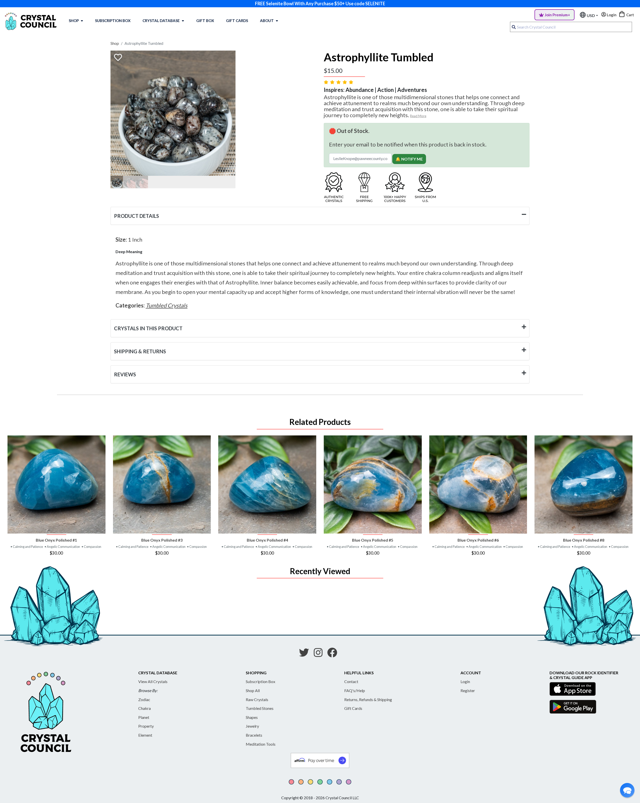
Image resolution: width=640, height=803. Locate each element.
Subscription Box (112, 20)
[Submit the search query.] (513, 27)
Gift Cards (237, 20)
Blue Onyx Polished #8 (583, 540)
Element (145, 735)
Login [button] (611, 15)
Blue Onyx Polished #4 (267, 540)
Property (146, 726)
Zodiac (144, 699)
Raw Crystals (257, 699)
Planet (143, 717)
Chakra (144, 708)
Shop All (253, 690)
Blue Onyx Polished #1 (56, 540)
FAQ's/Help (354, 690)
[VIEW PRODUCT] (57, 484)
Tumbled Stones (260, 708)
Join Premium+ (557, 15)
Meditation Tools (261, 744)
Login (465, 681)
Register (467, 690)
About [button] (267, 20)
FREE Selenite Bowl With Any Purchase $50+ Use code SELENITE (320, 3)
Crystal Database (161, 20)
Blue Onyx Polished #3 (161, 540)
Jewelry (252, 726)
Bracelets (254, 735)
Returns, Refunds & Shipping (368, 699)
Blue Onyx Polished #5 (372, 540)
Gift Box (205, 20)
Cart (630, 15)
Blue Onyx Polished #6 (478, 540)
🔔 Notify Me (409, 158)
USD (591, 15)
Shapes (252, 717)
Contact (351, 681)
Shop (74, 20)
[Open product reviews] (339, 82)
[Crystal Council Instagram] (320, 654)
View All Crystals (153, 681)
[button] (627, 790)
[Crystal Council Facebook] (334, 654)
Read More (418, 116)
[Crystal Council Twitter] (306, 654)
